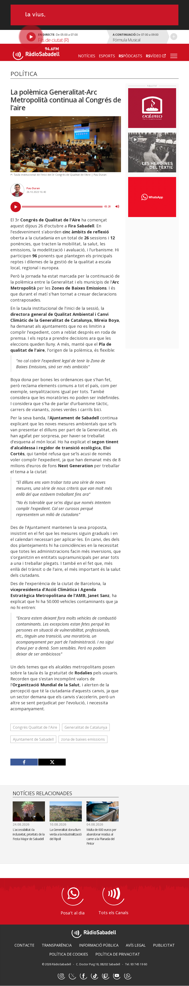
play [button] (15, 207)
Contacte (24, 945)
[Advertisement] (158, 250)
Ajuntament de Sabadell (33, 739)
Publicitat (164, 945)
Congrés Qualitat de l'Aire (35, 727)
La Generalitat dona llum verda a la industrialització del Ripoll (66, 834)
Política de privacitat (117, 954)
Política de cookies (68, 954)
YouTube (116, 976)
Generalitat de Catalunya (86, 727)
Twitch (105, 976)
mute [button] (117, 206)
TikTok (94, 976)
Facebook (83, 976)
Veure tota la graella (173, 36)
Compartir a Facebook (24, 762)
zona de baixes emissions (83, 739)
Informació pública (98, 945)
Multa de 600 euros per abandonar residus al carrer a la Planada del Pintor (101, 836)
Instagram (61, 976)
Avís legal (136, 945)
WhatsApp (128, 976)
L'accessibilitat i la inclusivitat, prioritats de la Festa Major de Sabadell (28, 834)
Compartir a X (52, 762)
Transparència (57, 945)
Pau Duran (33, 188)
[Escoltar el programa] (58, 37)
